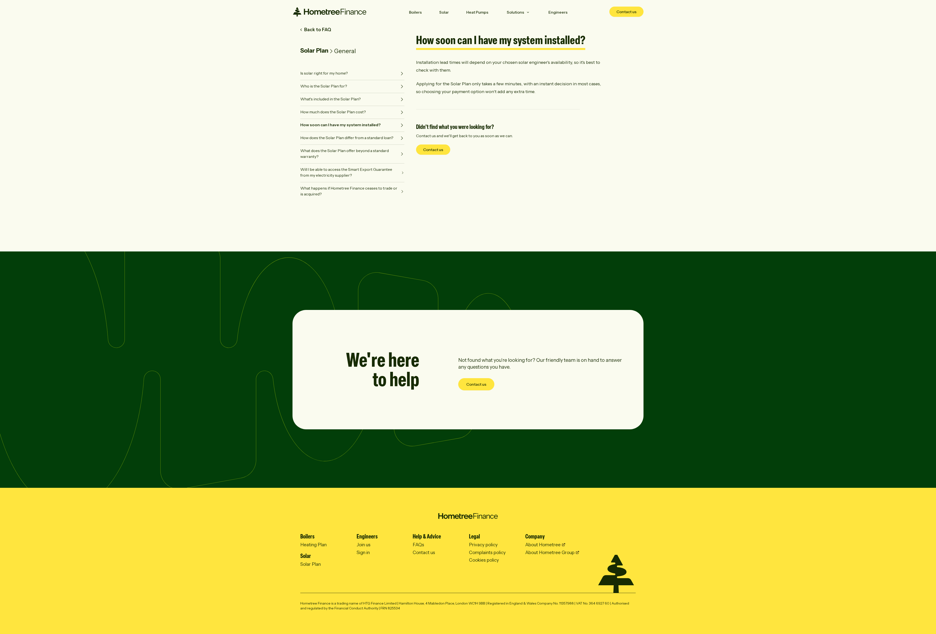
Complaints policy (487, 552)
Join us (363, 545)
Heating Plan (313, 545)
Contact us (626, 11)
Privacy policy (483, 545)
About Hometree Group (550, 552)
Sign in (363, 552)
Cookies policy (484, 560)
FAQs (418, 545)
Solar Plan (314, 50)
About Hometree (543, 545)
